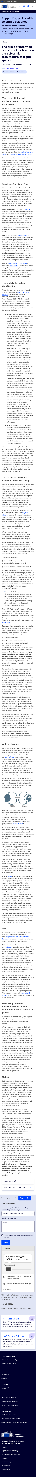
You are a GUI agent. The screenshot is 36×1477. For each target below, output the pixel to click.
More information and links (14, 1188)
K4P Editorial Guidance (14, 1336)
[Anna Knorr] (6, 68)
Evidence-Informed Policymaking (14, 72)
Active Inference (9, 757)
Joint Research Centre (8, 1415)
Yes (21, 1198)
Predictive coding (24, 235)
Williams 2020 (6, 622)
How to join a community (9, 1405)
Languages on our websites (10, 1454)
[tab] (18, 1277)
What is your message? (9, 1218)
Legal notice (5, 1465)
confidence (8, 947)
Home (5, 42)
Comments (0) (10, 1181)
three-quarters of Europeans (17, 263)
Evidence (27, 209)
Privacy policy (6, 1462)
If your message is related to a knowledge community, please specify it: (15, 1209)
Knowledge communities (9, 1401)
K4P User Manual (11, 1319)
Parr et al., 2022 (18, 824)
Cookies (4, 1458)
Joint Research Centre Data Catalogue (14, 1422)
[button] (24, 6)
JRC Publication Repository (10, 1418)
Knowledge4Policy (8, 1356)
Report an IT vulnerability (9, 1451)
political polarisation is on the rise (20, 154)
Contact (4, 1378)
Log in (20, 6)
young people (13, 266)
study (10, 876)
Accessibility (5, 1469)
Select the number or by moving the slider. (17, 1258)
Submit (6, 1242)
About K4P (5, 1388)
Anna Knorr (14, 68)
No (28, 1198)
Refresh (9, 1289)
